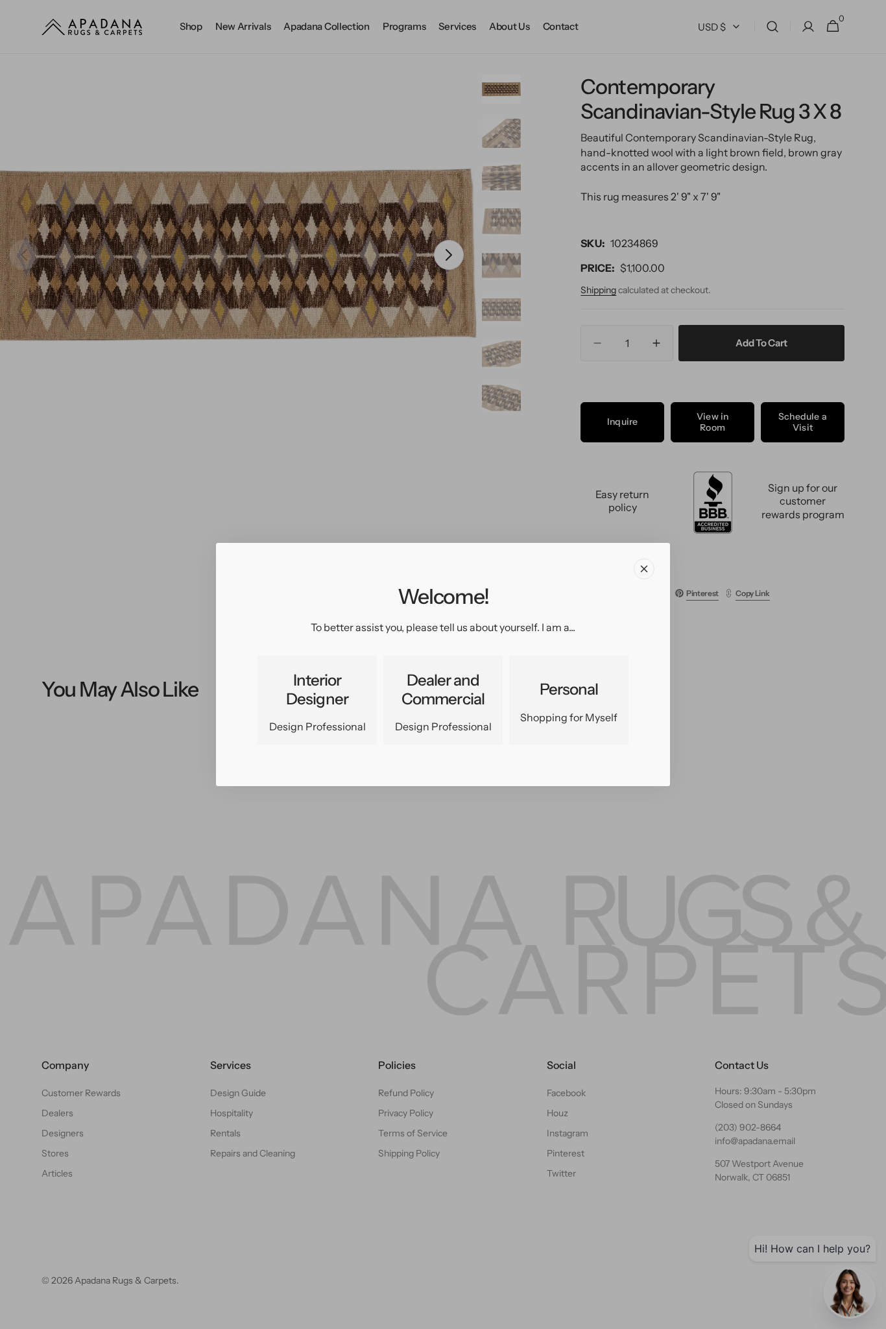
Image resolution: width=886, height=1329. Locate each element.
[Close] (644, 568)
